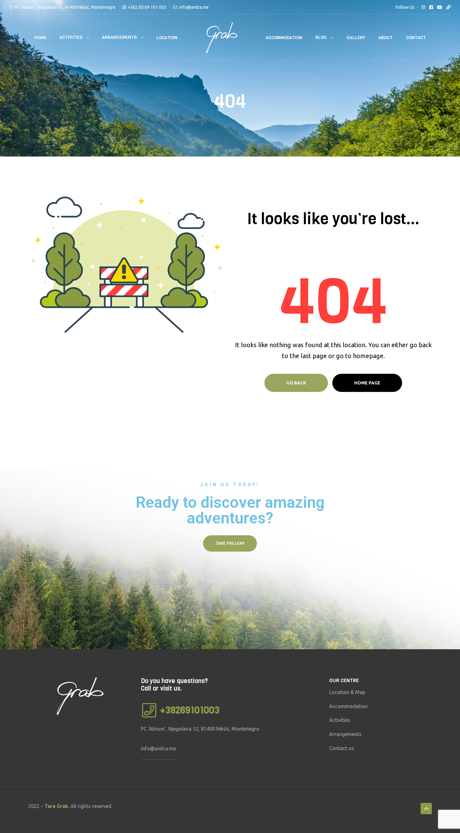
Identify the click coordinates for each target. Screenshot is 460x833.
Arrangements (119, 37)
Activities (70, 37)
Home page (367, 382)
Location (166, 38)
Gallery (355, 38)
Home (40, 38)
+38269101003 (189, 710)
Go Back (296, 382)
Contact (416, 38)
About (385, 38)
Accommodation (284, 38)
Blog (321, 37)
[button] (230, 543)
